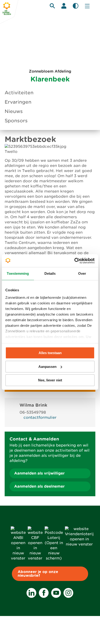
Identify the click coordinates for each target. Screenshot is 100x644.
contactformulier (40, 417)
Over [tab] (82, 273)
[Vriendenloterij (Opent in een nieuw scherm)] (79, 544)
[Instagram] (68, 593)
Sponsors (16, 120)
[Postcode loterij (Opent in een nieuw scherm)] (54, 558)
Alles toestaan (50, 353)
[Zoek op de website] (52, 6)
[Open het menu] (87, 6)
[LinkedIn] (31, 593)
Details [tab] (50, 273)
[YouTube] (56, 593)
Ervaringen (18, 102)
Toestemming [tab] (18, 273)
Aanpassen (47, 367)
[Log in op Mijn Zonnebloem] (64, 6)
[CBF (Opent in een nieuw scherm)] (35, 558)
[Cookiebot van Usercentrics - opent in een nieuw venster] (74, 261)
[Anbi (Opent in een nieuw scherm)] (18, 558)
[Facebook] (44, 593)
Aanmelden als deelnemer (39, 486)
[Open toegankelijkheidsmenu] (75, 6)
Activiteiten (19, 92)
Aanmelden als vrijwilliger (39, 473)
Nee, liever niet (50, 380)
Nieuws (14, 111)
